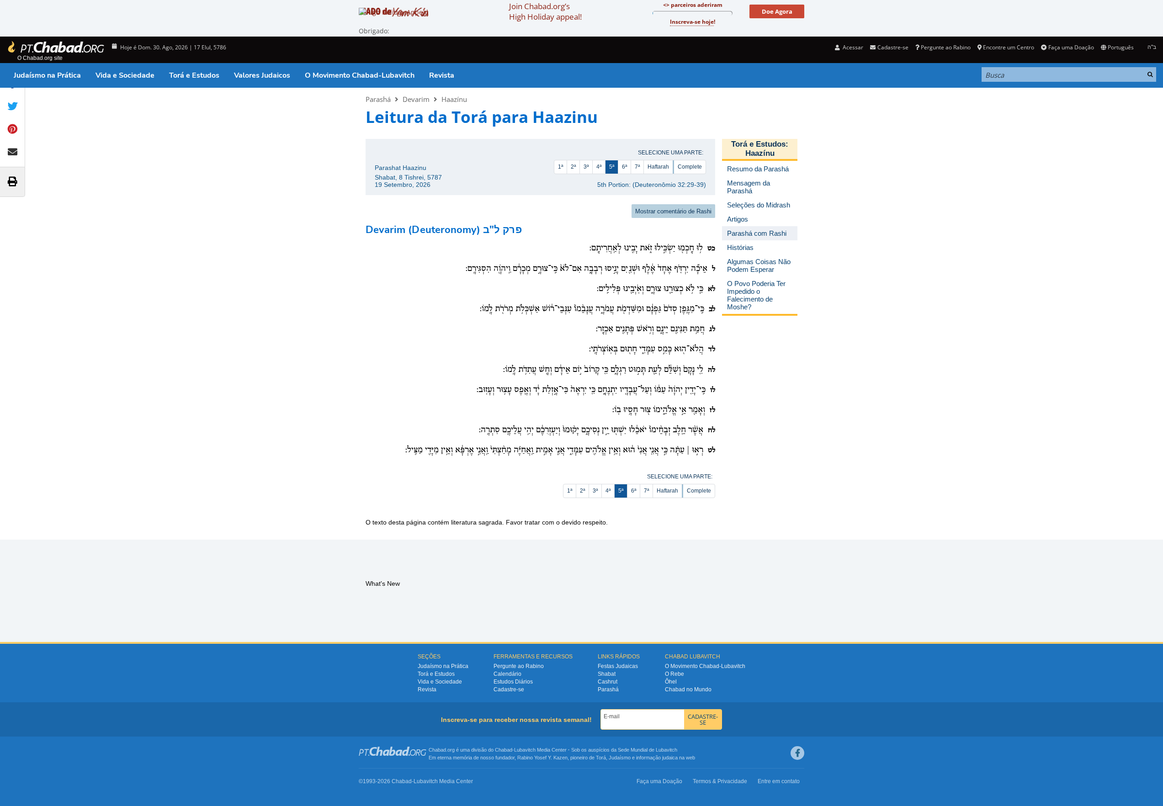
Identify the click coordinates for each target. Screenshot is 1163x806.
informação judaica (657, 757)
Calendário (507, 674)
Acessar (852, 47)
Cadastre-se (509, 689)
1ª (560, 167)
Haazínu (454, 99)
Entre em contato (779, 781)
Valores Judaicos (262, 75)
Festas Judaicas (618, 666)
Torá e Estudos (194, 75)
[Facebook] (797, 753)
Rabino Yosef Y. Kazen (542, 757)
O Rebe (674, 674)
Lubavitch (525, 750)
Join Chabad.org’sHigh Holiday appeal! (545, 11)
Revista (441, 75)
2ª (573, 167)
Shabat (607, 674)
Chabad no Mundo (688, 689)
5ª (611, 167)
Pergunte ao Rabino (946, 47)
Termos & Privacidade (720, 781)
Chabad (503, 750)
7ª (637, 167)
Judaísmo (620, 757)
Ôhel (671, 682)
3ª (586, 167)
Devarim (416, 99)
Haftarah (658, 167)
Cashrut (607, 682)
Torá (601, 757)
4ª (598, 167)
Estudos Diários (513, 682)
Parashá (378, 99)
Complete (690, 167)
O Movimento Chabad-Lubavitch (359, 75)
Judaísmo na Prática (47, 75)
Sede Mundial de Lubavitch (647, 750)
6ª (624, 167)
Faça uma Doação (1071, 47)
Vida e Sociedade (125, 75)
